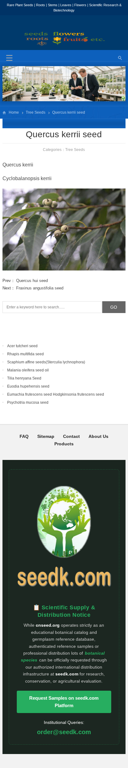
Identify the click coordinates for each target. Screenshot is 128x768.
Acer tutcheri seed (22, 346)
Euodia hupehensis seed (28, 386)
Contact (71, 436)
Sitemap (45, 436)
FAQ (24, 436)
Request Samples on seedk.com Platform (63, 701)
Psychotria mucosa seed (27, 402)
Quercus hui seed (32, 280)
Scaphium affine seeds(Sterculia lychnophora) (46, 362)
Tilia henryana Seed (24, 378)
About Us (98, 436)
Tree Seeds (35, 112)
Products (64, 443)
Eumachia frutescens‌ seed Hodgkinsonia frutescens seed (55, 394)
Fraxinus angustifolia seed (39, 288)
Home (14, 112)
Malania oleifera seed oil (28, 370)
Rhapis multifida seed (25, 354)
